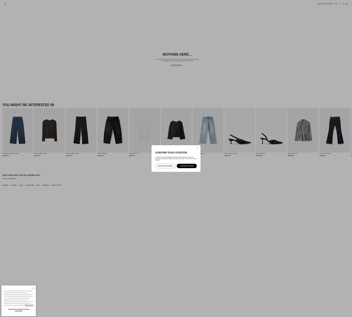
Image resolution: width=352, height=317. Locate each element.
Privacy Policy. (29, 305)
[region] (18, 300)
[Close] (34, 288)
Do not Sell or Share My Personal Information (18, 310)
